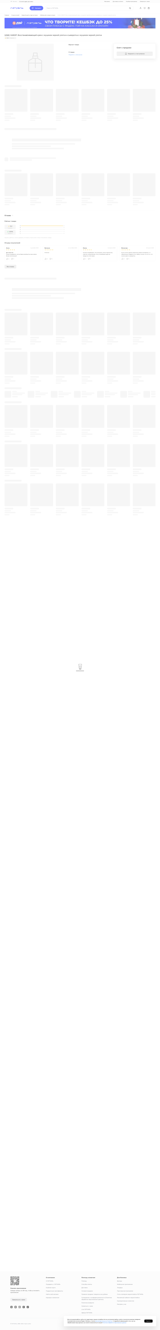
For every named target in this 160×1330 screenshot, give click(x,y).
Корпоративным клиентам (125, 1301)
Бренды (119, 1281)
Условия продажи (87, 1291)
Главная (7, 15)
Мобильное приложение (125, 1284)
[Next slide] (153, 227)
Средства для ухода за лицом (30, 15)
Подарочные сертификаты (54, 1291)
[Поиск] (130, 8)
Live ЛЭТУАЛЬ (85, 1309)
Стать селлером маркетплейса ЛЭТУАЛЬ (130, 1294)
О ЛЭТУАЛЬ (49, 1281)
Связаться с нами (145, 1)
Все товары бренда (30, 205)
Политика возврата (87, 1303)
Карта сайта (27, 1323)
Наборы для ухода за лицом (47, 15)
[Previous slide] (148, 227)
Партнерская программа (125, 1291)
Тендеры (120, 1287)
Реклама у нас (121, 1304)
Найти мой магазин (52, 1294)
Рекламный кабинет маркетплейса (128, 1297)
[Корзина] (149, 8)
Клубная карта (50, 1287)
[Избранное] (145, 8)
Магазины (107, 1)
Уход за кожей (15, 15)
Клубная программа (131, 1)
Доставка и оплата (118, 1)
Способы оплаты (86, 1284)
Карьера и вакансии (52, 1297)
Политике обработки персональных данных (114, 1322)
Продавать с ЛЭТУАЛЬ (53, 1284)
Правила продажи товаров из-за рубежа (94, 1294)
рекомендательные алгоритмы (103, 1321)
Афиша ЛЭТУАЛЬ (86, 1312)
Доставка (84, 1287)
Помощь (84, 1281)
